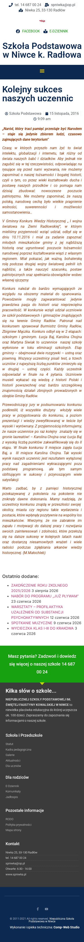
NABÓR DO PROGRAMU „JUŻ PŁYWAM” (45, 596)
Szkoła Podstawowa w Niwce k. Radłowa (42, 50)
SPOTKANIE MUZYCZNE (31, 623)
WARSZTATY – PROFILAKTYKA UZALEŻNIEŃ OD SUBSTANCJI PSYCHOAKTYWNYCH (37, 612)
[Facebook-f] (37, 909)
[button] (42, 70)
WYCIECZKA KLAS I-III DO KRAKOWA (42, 628)
